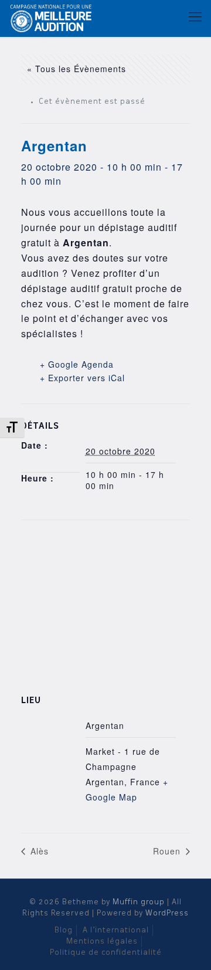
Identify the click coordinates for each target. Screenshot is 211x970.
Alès (38, 851)
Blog (64, 930)
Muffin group (139, 902)
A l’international (116, 930)
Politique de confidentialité (106, 953)
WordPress (167, 913)
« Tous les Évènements (76, 68)
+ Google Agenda (77, 364)
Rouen (168, 851)
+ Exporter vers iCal (82, 378)
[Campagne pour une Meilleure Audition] (53, 17)
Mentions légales (102, 941)
